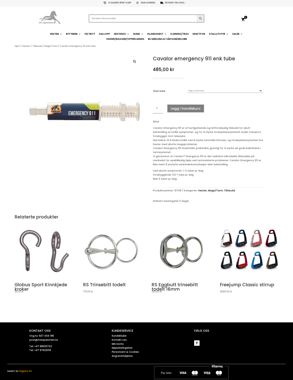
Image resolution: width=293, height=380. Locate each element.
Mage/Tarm (51, 46)
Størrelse (159, 91)
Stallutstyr (217, 34)
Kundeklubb (119, 335)
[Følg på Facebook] (197, 343)
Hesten (54, 34)
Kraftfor (199, 34)
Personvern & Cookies (125, 352)
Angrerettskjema (122, 356)
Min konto (118, 344)
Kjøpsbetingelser (122, 347)
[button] (135, 61)
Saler (235, 34)
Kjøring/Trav (179, 34)
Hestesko (120, 34)
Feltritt (90, 34)
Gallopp (104, 34)
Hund (136, 34)
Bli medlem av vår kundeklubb (167, 39)
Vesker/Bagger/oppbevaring (125, 39)
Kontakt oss (119, 340)
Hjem (17, 46)
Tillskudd (37, 46)
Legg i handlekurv (186, 108)
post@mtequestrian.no (43, 340)
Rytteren (71, 34)
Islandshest (155, 34)
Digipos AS (25, 371)
